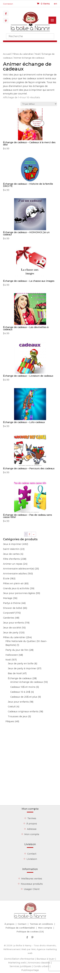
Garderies (8, 617)
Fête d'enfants (11, 558)
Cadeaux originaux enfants (23, 711)
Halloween (11, 654)
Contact (31, 853)
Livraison (32, 859)
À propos (31, 823)
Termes (31, 818)
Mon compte (31, 834)
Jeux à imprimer (12, 544)
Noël (37, 54)
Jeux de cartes (11, 554)
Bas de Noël (15, 673)
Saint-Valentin (11, 549)
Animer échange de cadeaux (26, 682)
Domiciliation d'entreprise (19, 958)
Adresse (31, 829)
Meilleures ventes (31, 878)
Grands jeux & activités (16, 588)
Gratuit (12, 706)
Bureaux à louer (45, 958)
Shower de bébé (12, 608)
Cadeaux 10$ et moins (23, 687)
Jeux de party (10, 632)
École (6, 578)
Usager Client (32, 889)
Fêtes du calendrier (22, 54)
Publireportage (30, 970)
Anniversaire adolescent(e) (18, 568)
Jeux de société (12, 627)
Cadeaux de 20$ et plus (23, 696)
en (55, 3)
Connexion (8, 4)
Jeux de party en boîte (21, 663)
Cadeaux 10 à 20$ (20, 691)
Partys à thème (12, 603)
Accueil (7, 54)
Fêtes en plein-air (13, 583)
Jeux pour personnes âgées (19, 593)
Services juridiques (20, 966)
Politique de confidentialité (20, 927)
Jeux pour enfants (13, 622)
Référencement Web (14, 949)
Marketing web (17, 962)
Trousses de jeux (18, 716)
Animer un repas (12, 563)
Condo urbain (41, 966)
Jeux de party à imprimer (22, 668)
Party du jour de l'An (16, 650)
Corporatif (9, 612)
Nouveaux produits (32, 883)
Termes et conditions (41, 924)
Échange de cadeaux (20, 678)
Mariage (7, 598)
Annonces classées (39, 962)
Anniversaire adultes (15, 573)
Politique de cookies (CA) (30, 931)
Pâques (9, 721)
